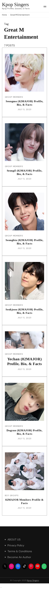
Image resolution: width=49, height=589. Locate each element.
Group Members (14, 97)
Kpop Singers (15, 4)
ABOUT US (14, 539)
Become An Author (19, 557)
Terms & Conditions (19, 551)
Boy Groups (12, 495)
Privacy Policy (15, 545)
